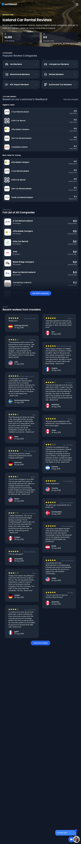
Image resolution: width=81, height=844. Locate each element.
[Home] (9, 4)
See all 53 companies (40, 293)
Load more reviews (40, 643)
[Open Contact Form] (71, 839)
